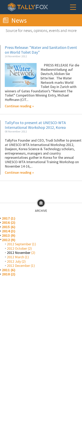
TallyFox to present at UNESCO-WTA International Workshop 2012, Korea (35, 125)
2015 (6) (8, 227)
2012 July (14, 261)
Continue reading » (19, 106)
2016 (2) (8, 222)
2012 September (19, 244)
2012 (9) (8, 240)
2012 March (15, 257)
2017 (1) (8, 218)
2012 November (18, 252)
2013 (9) (8, 235)
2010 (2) (8, 274)
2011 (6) (8, 270)
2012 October (17, 248)
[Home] (28, 7)
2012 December (18, 265)
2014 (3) (8, 231)
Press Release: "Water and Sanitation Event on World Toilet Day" (41, 50)
